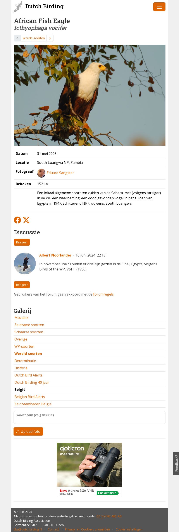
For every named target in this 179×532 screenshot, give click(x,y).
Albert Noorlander (55, 255)
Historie (21, 368)
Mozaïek (21, 317)
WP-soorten (24, 346)
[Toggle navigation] (159, 6)
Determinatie (25, 360)
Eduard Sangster (60, 172)
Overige (20, 339)
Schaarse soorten (28, 332)
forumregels (103, 294)
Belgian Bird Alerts (29, 396)
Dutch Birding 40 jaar (31, 382)
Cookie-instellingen (129, 529)
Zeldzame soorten (29, 324)
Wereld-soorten (34, 38)
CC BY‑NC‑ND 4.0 (109, 516)
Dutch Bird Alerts (28, 375)
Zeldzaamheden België (33, 404)
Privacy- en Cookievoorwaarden (87, 529)
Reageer (22, 242)
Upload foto (30, 431)
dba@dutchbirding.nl (28, 529)
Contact (53, 529)
